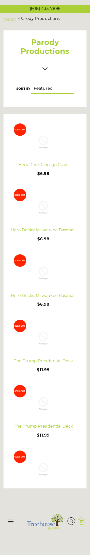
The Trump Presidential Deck (43, 361)
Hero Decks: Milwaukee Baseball (43, 230)
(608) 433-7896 (45, 8)
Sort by (23, 89)
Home (10, 18)
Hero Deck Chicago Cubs (43, 164)
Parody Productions (39, 18)
